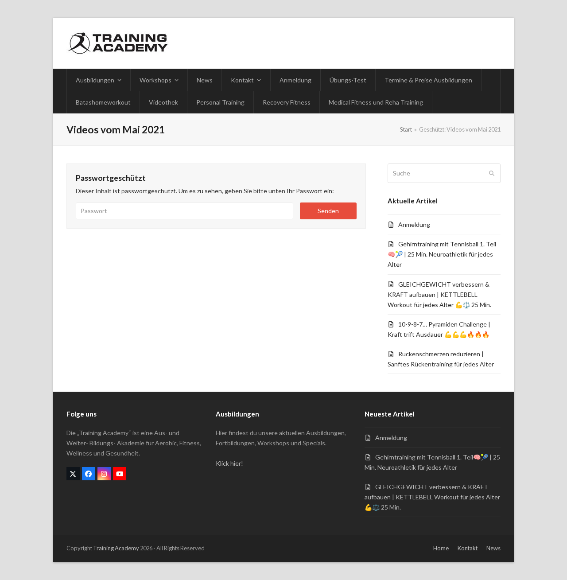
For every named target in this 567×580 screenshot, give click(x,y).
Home (441, 548)
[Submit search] (491, 173)
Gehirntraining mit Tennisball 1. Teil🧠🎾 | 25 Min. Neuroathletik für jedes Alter (442, 254)
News (493, 548)
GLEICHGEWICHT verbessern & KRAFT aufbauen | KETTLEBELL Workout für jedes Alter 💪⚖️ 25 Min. (439, 294)
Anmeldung (414, 224)
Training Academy (116, 548)
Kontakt (468, 548)
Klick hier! (229, 463)
